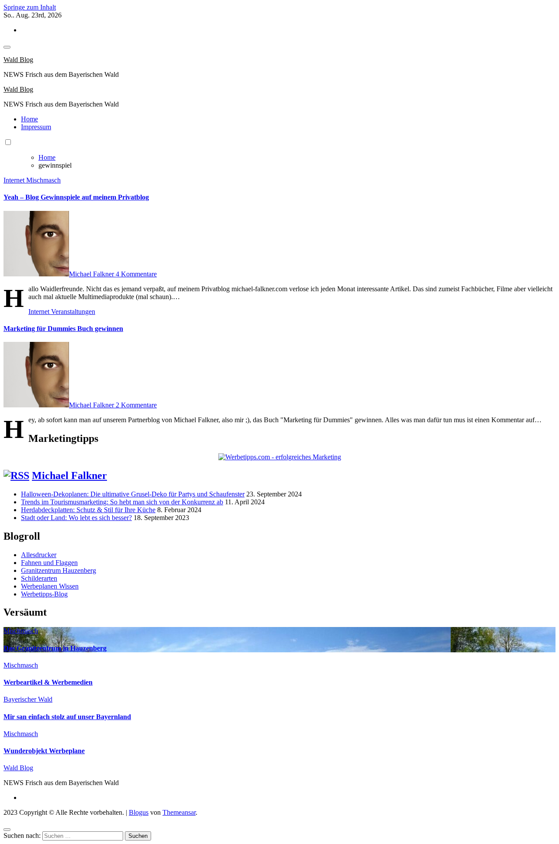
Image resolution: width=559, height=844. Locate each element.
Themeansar (179, 812)
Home (29, 119)
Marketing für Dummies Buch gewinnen (63, 328)
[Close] (6, 829)
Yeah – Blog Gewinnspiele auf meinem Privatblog (76, 197)
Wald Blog (18, 59)
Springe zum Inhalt (29, 7)
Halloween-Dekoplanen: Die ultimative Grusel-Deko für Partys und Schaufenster (133, 494)
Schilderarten (39, 578)
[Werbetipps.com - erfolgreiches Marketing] (279, 457)
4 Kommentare (136, 274)
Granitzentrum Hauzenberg (58, 570)
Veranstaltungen (73, 311)
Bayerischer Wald (27, 699)
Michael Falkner (92, 274)
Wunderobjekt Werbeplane (44, 750)
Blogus (138, 812)
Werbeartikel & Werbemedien (48, 682)
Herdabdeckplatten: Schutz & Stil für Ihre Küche (88, 509)
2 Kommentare (136, 405)
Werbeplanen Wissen (50, 586)
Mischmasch (43, 180)
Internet (14, 180)
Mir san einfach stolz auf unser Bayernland (67, 716)
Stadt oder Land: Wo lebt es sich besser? (76, 517)
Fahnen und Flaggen (49, 562)
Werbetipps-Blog (44, 594)
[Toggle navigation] (6, 47)
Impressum (36, 127)
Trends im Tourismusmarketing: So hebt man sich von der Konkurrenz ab (122, 502)
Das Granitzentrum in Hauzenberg (55, 648)
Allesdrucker (38, 554)
